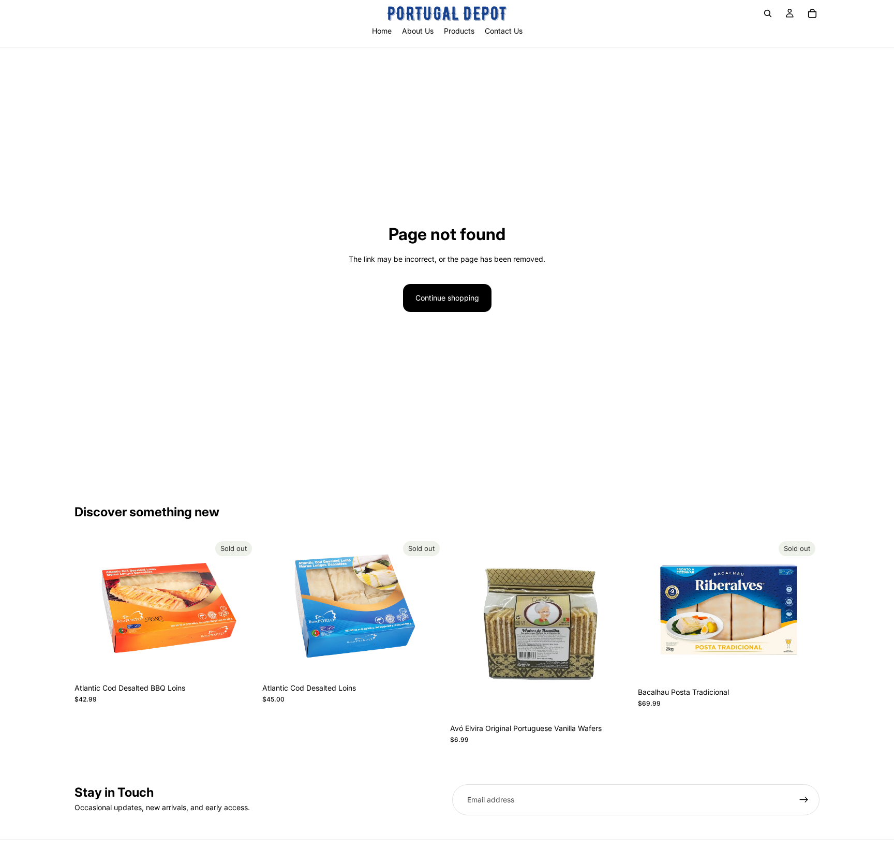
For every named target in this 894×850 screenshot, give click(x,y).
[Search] (767, 13)
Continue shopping (447, 297)
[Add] (615, 702)
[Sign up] (804, 800)
